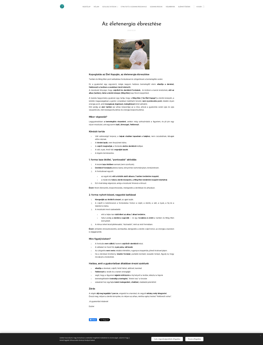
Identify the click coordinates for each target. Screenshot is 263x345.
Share (94, 320)
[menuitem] (87, 6)
